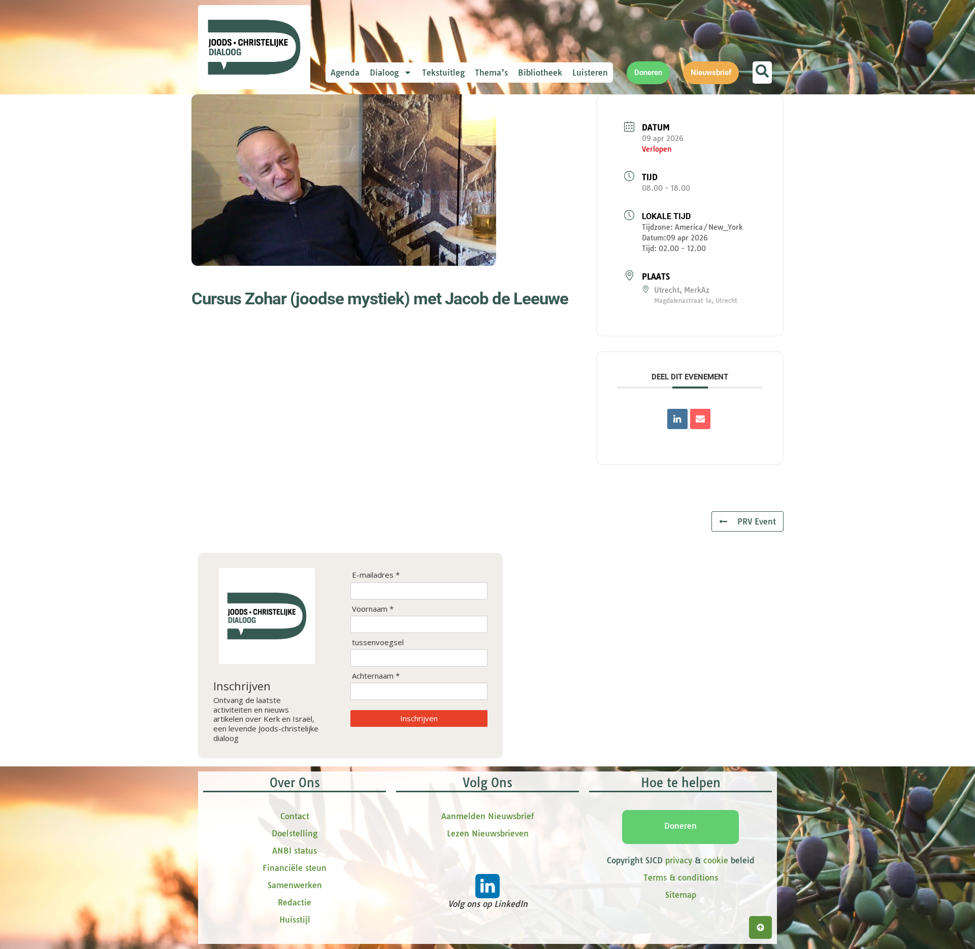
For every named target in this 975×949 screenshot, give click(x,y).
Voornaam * (373, 609)
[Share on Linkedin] (677, 419)
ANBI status (294, 851)
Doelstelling (294, 833)
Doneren (680, 826)
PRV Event (756, 521)
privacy (678, 860)
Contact (294, 816)
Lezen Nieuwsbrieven (488, 833)
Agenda (345, 72)
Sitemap (680, 895)
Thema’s (491, 72)
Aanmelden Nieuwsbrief (487, 816)
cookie (715, 860)
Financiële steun (295, 868)
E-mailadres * (376, 575)
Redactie (294, 902)
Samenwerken (295, 885)
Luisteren (590, 72)
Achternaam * (376, 676)
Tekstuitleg (443, 72)
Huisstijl (294, 920)
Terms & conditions (680, 877)
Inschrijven (419, 718)
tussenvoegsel (378, 642)
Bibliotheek (540, 72)
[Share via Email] (700, 419)
